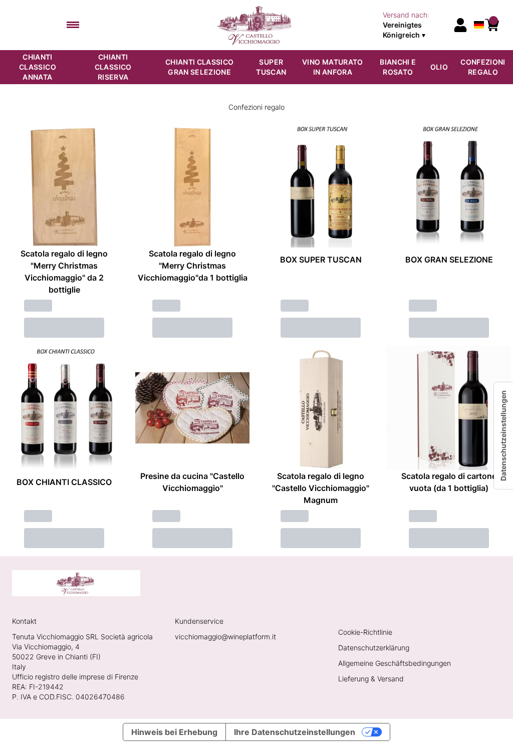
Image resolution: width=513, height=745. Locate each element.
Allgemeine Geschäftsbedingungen (394, 663)
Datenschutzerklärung (373, 647)
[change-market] (414, 25)
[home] (256, 25)
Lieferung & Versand (371, 678)
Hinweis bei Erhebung (174, 732)
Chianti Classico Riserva (113, 67)
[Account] (460, 25)
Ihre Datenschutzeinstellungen (294, 732)
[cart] (492, 25)
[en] (478, 12)
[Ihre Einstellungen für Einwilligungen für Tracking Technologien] (503, 435)
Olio (439, 67)
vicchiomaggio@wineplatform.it (225, 636)
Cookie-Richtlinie (365, 632)
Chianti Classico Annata (37, 67)
